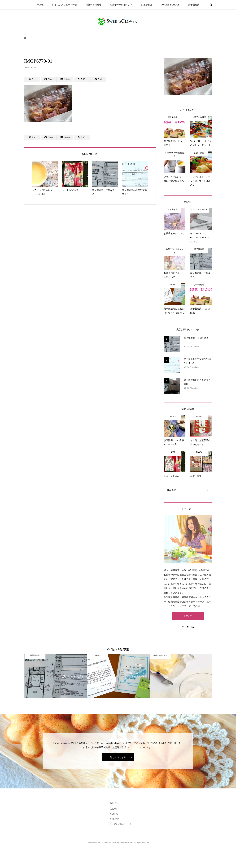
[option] (55, 676)
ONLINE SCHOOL (170, 4)
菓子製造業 (193, 4)
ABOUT (188, 616)
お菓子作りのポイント (121, 4)
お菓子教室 (146, 4)
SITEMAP (114, 819)
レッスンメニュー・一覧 (64, 4)
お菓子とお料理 (93, 4)
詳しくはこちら (118, 757)
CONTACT (114, 814)
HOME (40, 4)
